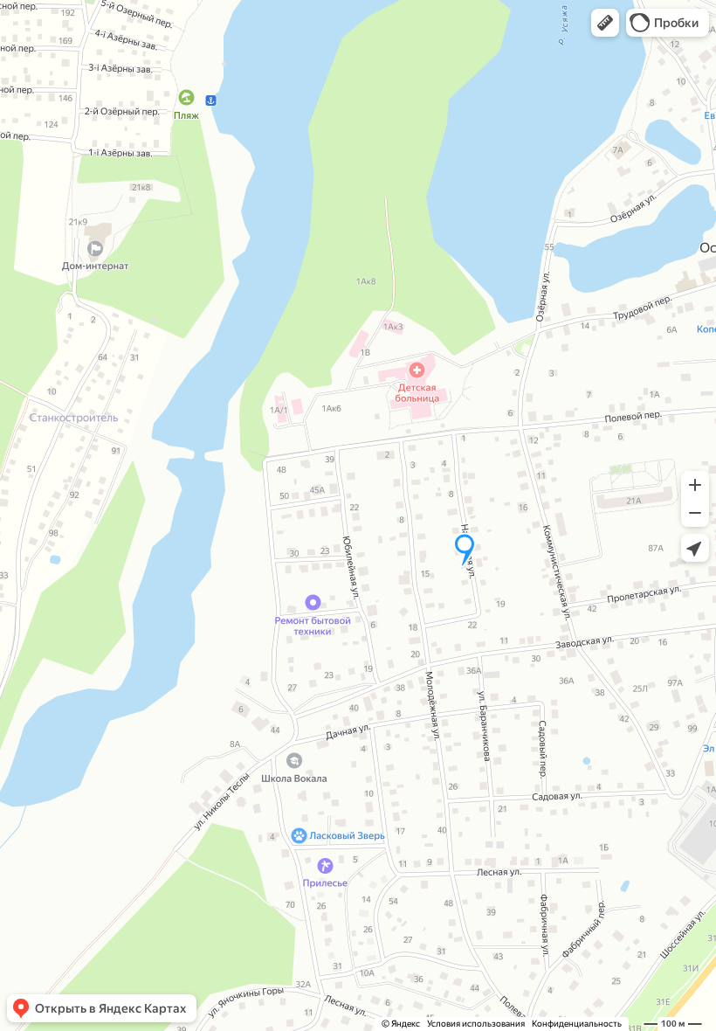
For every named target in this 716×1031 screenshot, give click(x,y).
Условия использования (476, 1023)
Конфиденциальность (577, 1023)
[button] (605, 23)
